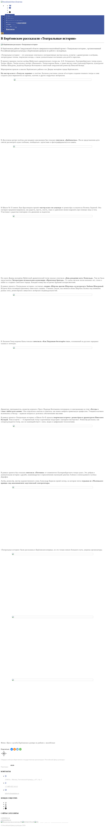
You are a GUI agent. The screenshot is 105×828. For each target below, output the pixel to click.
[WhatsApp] (20, 749)
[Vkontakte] (10, 6)
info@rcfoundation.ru (12, 793)
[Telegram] (10, 8)
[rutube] (10, 12)
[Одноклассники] (14, 749)
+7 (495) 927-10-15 (11, 786)
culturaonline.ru (6, 820)
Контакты (10, 29)
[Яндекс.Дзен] (6, 806)
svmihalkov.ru (5, 818)
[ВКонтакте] (11, 749)
